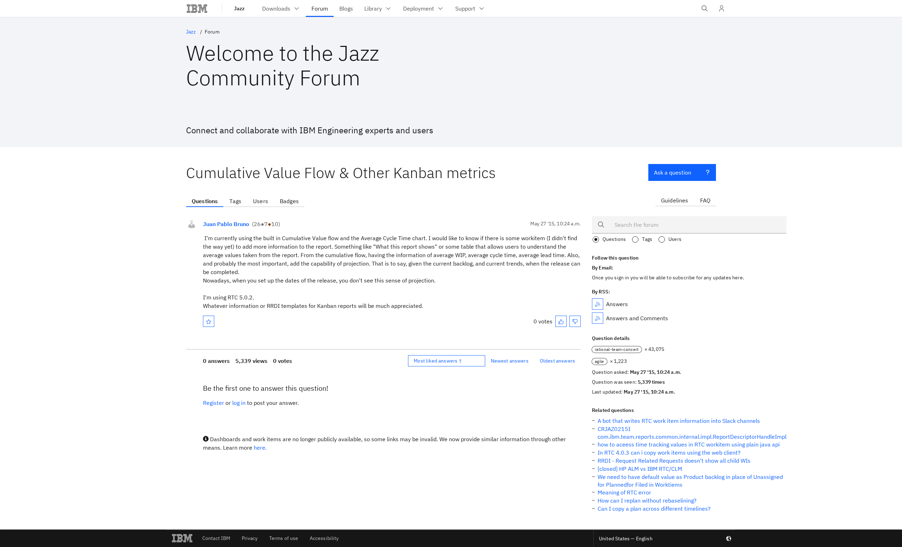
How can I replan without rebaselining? (647, 500)
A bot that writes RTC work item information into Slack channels (679, 420)
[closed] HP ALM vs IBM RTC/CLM (640, 468)
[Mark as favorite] (208, 321)
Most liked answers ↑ (438, 361)
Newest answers (510, 361)
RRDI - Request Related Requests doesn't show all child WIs (674, 460)
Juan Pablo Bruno (226, 223)
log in (239, 402)
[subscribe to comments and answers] (597, 318)
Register (213, 402)
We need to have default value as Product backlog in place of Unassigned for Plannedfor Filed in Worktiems (690, 480)
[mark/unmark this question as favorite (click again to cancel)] (208, 321)
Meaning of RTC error (624, 492)
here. (260, 447)
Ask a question (672, 172)
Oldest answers (557, 361)
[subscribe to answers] (597, 304)
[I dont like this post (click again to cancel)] (575, 321)
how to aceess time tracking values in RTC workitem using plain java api (689, 444)
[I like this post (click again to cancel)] (561, 321)
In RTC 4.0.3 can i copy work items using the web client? (669, 452)
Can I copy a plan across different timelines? (654, 508)
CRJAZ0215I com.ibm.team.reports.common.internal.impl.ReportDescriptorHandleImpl (692, 432)
